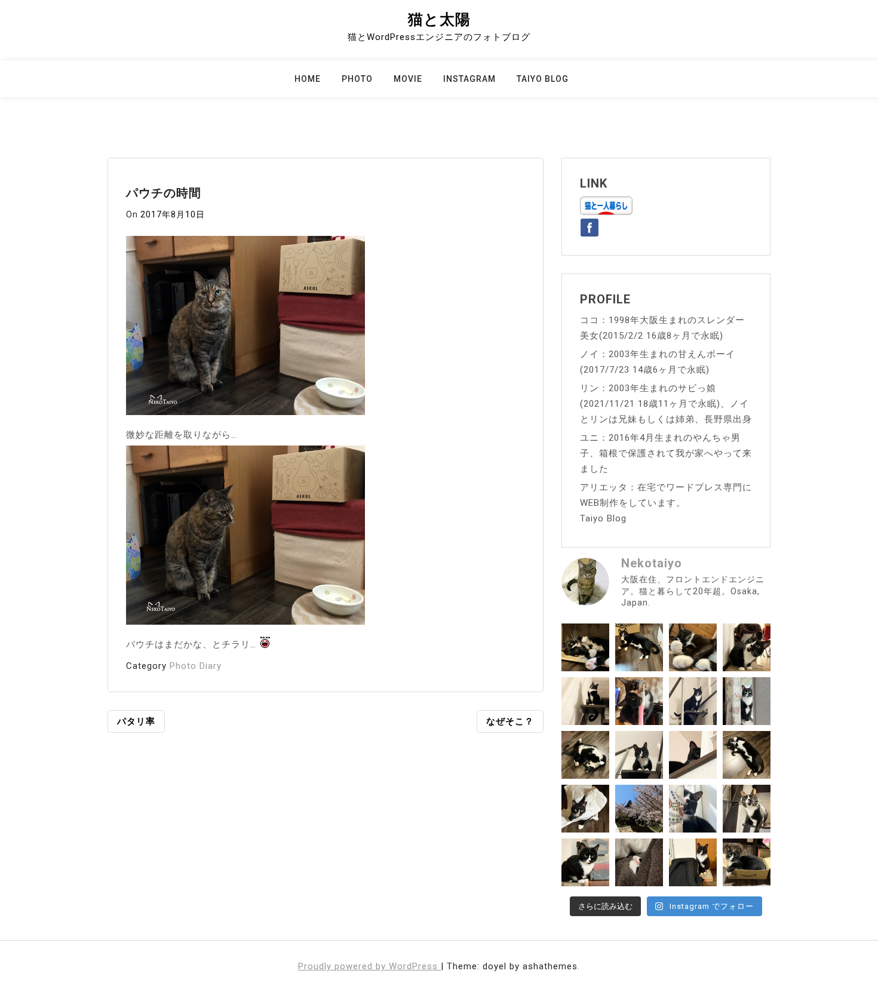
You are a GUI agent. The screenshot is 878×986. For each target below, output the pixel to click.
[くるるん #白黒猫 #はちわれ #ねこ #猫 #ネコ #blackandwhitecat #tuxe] (585, 701)
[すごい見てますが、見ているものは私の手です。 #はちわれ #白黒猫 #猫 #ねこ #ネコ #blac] (746, 647)
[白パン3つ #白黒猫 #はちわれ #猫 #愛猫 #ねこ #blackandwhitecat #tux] (693, 647)
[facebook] (589, 225)
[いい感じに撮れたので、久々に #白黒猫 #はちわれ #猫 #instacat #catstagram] (693, 809)
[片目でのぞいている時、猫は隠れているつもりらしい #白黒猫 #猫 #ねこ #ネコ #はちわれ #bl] (693, 755)
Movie (408, 79)
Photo (357, 79)
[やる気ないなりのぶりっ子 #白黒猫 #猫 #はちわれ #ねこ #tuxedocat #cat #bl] (585, 647)
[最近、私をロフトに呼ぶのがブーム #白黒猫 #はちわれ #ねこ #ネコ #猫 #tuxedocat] (639, 755)
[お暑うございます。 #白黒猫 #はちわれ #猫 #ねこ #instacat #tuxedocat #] (639, 647)
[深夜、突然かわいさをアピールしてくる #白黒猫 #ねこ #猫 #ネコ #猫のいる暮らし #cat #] (746, 755)
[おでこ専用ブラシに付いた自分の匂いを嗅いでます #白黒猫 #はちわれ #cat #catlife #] (639, 701)
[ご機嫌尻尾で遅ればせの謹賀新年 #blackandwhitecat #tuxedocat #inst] (693, 701)
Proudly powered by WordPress (369, 966)
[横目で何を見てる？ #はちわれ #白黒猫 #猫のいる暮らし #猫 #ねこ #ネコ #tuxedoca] (585, 862)
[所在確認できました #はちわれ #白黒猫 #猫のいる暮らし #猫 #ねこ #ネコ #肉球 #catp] (639, 862)
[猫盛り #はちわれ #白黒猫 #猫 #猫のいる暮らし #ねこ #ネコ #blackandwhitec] (746, 862)
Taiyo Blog (543, 79)
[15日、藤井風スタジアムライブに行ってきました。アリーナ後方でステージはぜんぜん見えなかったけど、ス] (693, 862)
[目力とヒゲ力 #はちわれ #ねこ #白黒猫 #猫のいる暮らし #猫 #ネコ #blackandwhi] (746, 809)
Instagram (469, 79)
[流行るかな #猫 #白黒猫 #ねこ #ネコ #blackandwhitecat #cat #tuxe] (585, 809)
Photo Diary (196, 666)
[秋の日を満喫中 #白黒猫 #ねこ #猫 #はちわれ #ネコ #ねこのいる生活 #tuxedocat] (746, 701)
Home (307, 79)
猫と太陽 (439, 19)
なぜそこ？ (510, 721)
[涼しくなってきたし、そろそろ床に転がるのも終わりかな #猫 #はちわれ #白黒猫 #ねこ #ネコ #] (585, 755)
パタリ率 (136, 721)
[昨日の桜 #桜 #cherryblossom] (639, 809)
